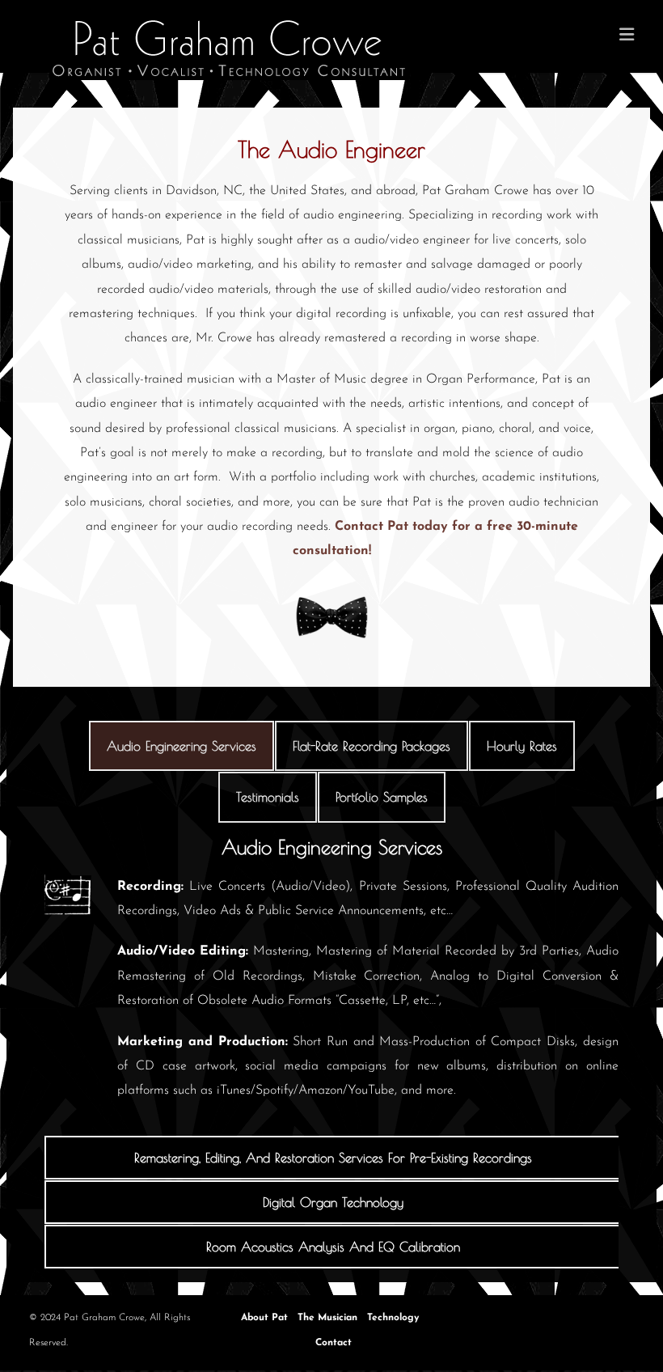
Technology (393, 1318)
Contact (333, 1343)
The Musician (327, 1318)
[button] (332, 1157)
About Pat (264, 1318)
